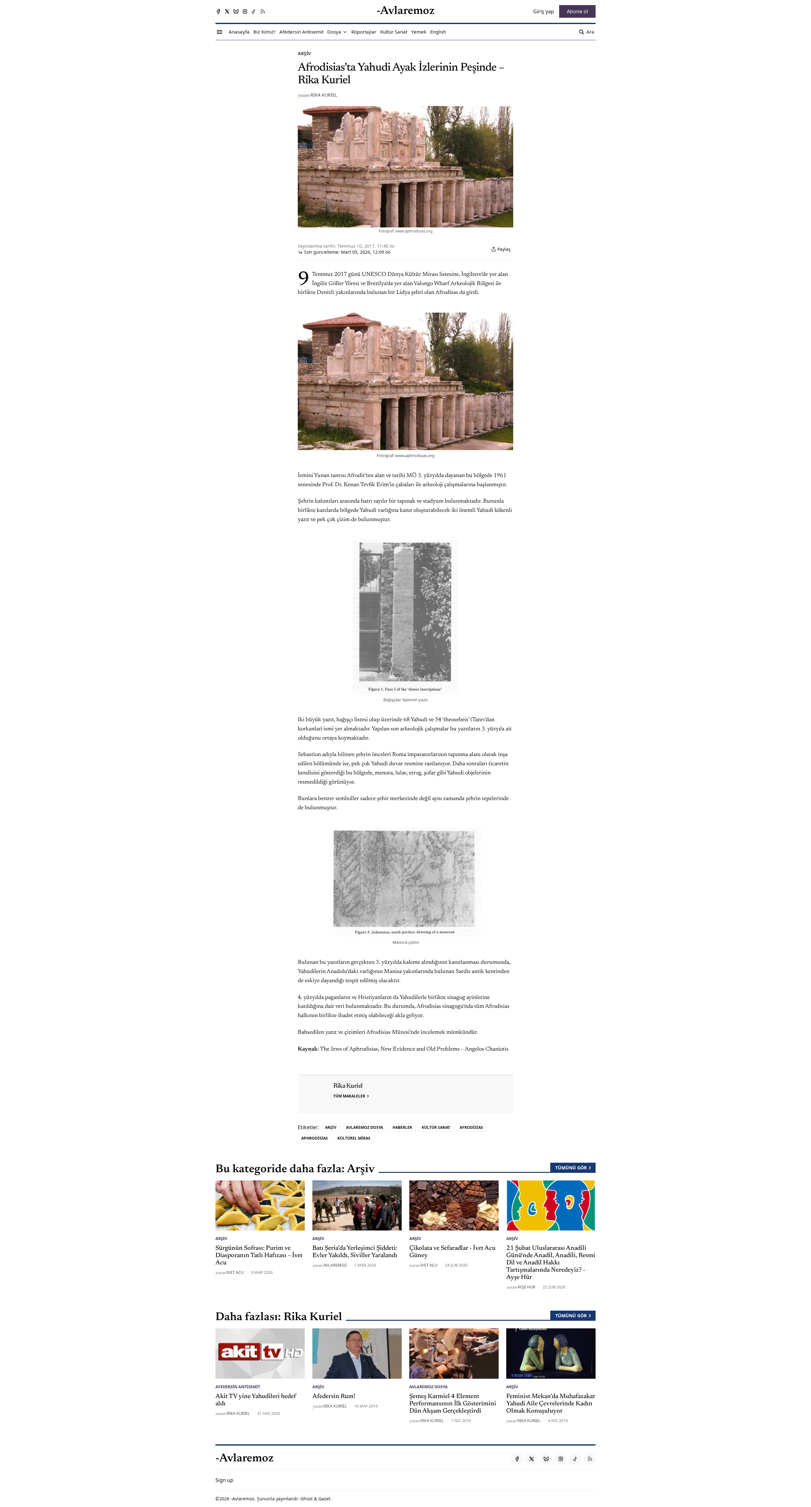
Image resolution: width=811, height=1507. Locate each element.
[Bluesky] (236, 11)
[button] (334, 32)
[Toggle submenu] (345, 32)
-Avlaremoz (242, 1499)
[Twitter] (227, 11)
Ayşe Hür (526, 1287)
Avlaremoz (335, 1265)
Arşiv (304, 53)
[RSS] (262, 11)
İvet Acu (235, 1272)
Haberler (402, 1127)
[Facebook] (218, 11)
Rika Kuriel (323, 95)
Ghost (306, 1499)
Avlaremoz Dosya (364, 1127)
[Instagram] (245, 11)
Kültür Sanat (436, 1127)
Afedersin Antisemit (237, 1386)
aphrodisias (314, 1138)
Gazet (324, 1499)
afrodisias (471, 1127)
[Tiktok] (254, 11)
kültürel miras (353, 1138)
